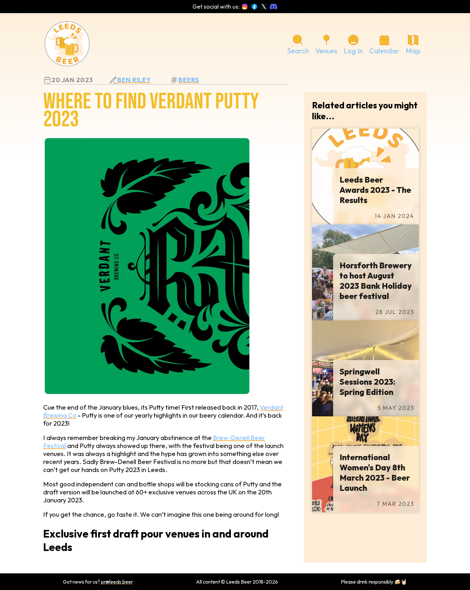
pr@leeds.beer (117, 581)
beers (188, 80)
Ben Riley (134, 80)
